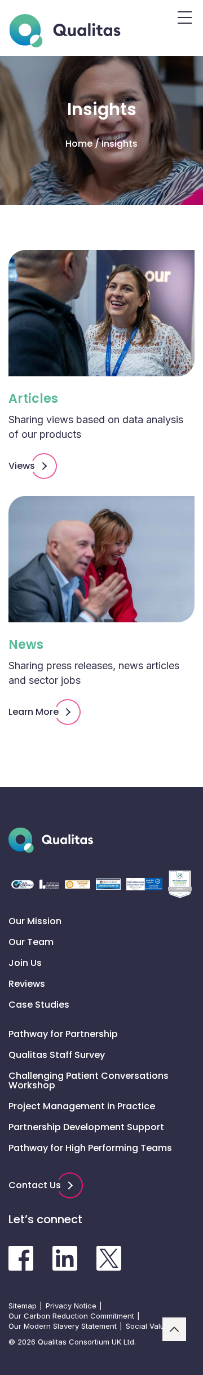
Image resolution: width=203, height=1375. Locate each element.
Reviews (26, 984)
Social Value (147, 1325)
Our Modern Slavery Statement (62, 1325)
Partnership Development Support (86, 1127)
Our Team (31, 942)
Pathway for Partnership (63, 1034)
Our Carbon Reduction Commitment (71, 1315)
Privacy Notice (71, 1305)
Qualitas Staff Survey (56, 1055)
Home (78, 144)
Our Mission (34, 921)
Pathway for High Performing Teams (90, 1148)
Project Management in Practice (81, 1106)
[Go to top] (174, 1329)
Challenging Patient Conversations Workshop (88, 1080)
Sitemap (22, 1305)
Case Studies (38, 1004)
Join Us (25, 963)
